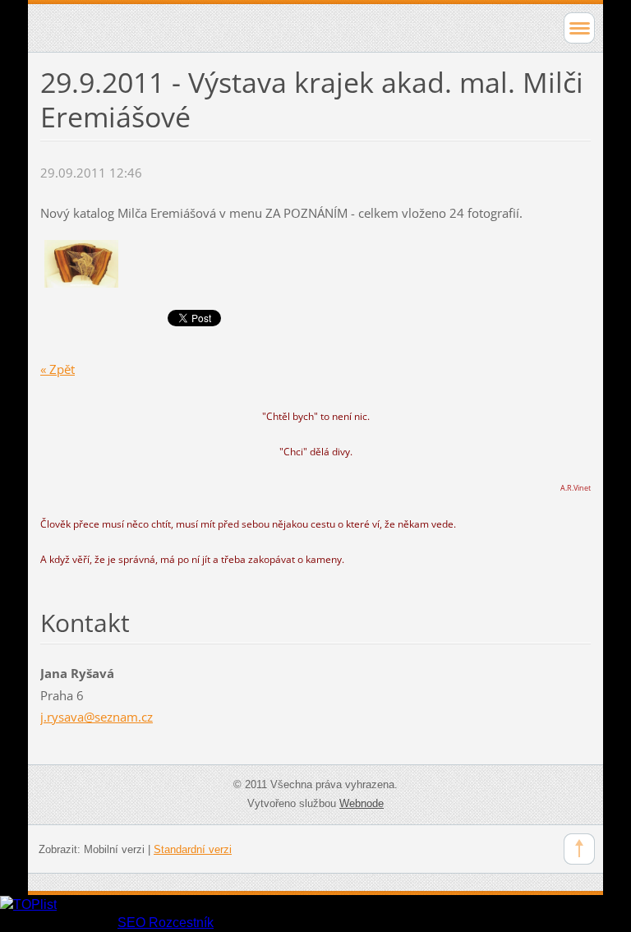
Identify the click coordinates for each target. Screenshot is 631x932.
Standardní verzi (193, 849)
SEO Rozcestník (165, 923)
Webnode (361, 803)
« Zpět (57, 369)
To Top (579, 849)
